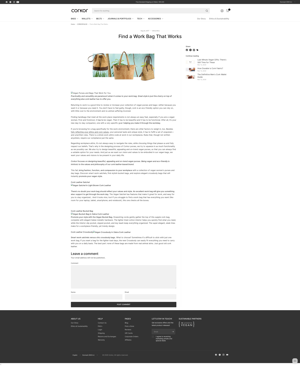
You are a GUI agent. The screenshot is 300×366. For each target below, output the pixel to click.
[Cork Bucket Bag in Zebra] (90, 214)
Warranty (101, 340)
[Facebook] (6, 2)
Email (127, 292)
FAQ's (100, 326)
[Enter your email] (173, 331)
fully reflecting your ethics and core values (90, 132)
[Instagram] (14, 2)
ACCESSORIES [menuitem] (154, 18)
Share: (188, 46)
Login (100, 330)
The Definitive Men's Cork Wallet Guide (211, 75)
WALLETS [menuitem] (86, 18)
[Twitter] (10, 2)
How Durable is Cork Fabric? (210, 68)
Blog (126, 323)
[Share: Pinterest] (194, 49)
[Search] (207, 10)
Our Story (201, 18)
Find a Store (129, 326)
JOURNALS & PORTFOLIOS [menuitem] (119, 18)
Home (73, 24)
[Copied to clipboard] (197, 49)
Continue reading (192, 56)
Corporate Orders (131, 336)
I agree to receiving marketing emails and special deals (164, 338)
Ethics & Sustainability (219, 18)
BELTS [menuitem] (99, 18)
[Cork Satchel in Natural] (91, 185)
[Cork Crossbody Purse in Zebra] (112, 232)
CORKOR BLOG (82, 24)
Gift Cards (129, 333)
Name (73, 292)
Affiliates (128, 340)
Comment (74, 263)
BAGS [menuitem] (73, 18)
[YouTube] (18, 2)
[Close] (0, 364)
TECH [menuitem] (139, 18)
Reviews (128, 330)
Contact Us (102, 323)
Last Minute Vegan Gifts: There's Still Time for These (211, 61)
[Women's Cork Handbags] (91, 93)
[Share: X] (190, 49)
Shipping (101, 333)
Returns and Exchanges (107, 336)
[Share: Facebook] (187, 49)
